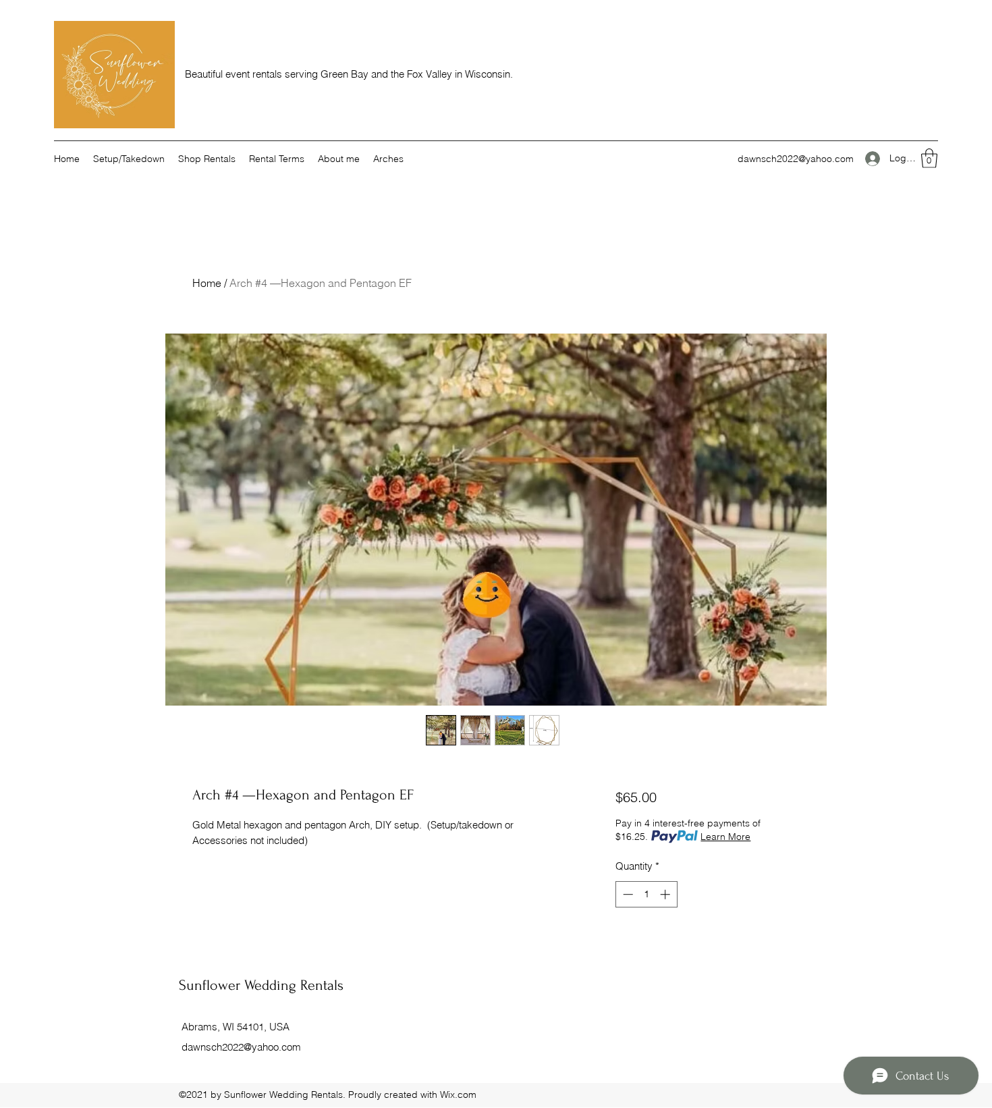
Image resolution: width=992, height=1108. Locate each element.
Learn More (725, 836)
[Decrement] (626, 894)
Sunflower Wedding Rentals (261, 985)
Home (206, 283)
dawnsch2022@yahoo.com (796, 159)
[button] (929, 158)
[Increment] (666, 894)
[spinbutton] (646, 894)
